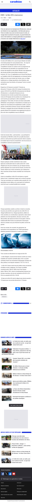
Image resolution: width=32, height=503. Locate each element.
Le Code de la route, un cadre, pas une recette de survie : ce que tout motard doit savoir (22, 343)
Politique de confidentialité (22, 491)
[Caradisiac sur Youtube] (13, 474)
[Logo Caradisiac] (16, 3)
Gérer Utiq (3, 497)
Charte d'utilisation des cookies (7, 494)
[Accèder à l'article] (7, 343)
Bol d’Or (23, 38)
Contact (2, 482)
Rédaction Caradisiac (5, 485)
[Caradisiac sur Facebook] (2, 474)
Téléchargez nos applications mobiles (12, 479)
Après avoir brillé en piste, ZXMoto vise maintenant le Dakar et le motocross (22, 383)
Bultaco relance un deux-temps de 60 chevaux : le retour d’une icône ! (21, 452)
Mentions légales (4, 491)
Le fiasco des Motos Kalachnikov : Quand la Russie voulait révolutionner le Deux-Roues (22, 390)
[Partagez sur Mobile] (28, 23)
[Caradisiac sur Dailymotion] (10, 474)
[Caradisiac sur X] (6, 474)
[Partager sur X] (23, 23)
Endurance (4, 296)
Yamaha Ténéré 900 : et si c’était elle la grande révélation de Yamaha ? (21, 360)
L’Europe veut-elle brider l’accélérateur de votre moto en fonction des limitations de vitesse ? (21, 438)
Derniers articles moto (7, 337)
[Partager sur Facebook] (18, 23)
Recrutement (3, 488)
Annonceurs (19, 482)
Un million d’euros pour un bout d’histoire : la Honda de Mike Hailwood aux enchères (21, 367)
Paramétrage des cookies (21, 494)
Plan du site (19, 488)
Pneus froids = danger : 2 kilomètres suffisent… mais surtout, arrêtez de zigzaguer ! (21, 445)
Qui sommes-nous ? (20, 485)
